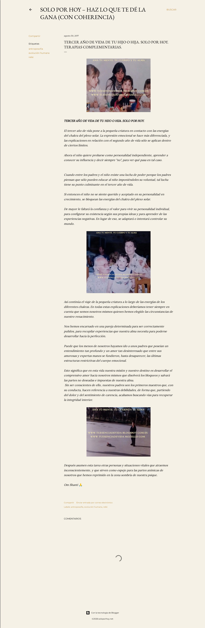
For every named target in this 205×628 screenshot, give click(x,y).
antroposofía (36, 48)
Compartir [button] (34, 36)
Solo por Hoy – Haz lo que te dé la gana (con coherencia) (93, 13)
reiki (31, 57)
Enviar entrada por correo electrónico (94, 502)
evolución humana (39, 53)
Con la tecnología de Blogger (105, 613)
